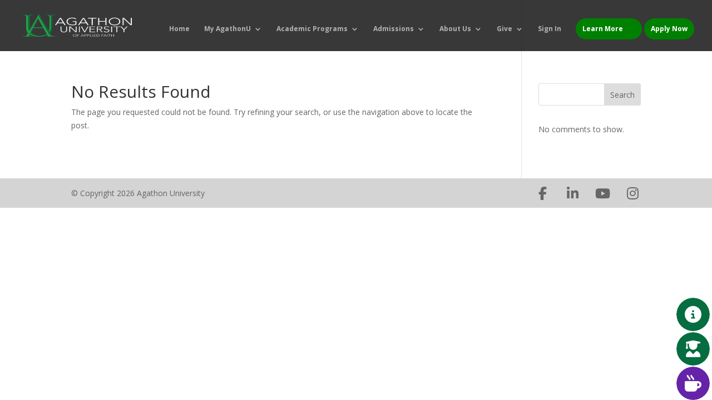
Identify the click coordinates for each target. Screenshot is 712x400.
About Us (455, 29)
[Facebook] (542, 193)
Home (179, 29)
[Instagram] (632, 193)
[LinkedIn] (572, 193)
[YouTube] (602, 193)
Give (504, 29)
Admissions (393, 29)
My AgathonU (227, 29)
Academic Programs (312, 29)
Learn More (602, 28)
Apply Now (669, 28)
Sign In (549, 29)
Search (622, 94)
